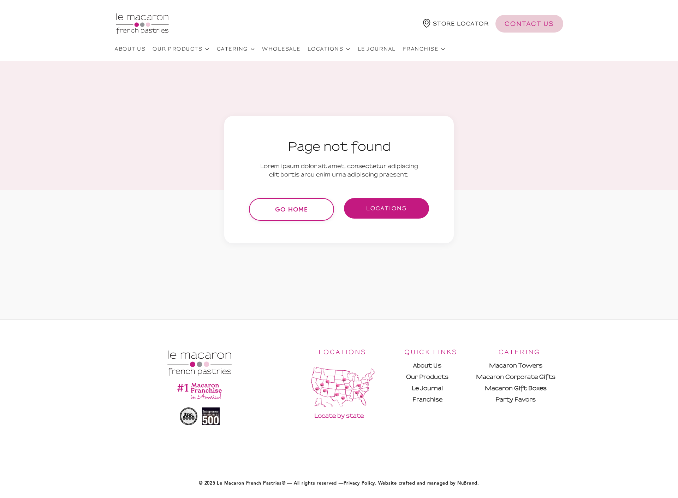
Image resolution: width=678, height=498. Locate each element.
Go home (291, 209)
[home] (142, 23)
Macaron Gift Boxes (516, 388)
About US (130, 49)
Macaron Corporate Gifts (515, 377)
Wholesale (281, 49)
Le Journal (377, 49)
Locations (386, 208)
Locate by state (339, 416)
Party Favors (515, 399)
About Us (427, 366)
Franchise (427, 399)
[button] (456, 23)
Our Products (427, 377)
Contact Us (529, 24)
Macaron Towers (515, 366)
